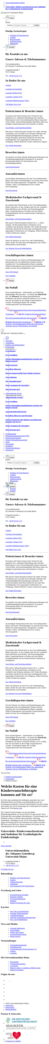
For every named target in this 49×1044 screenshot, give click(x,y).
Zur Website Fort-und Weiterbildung (18, 248)
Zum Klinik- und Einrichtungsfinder (18, 128)
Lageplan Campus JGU (13, 97)
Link (20, 808)
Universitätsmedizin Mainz (15, 3)
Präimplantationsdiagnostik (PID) (17, 436)
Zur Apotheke (10, 276)
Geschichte (14, 966)
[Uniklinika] (21, 1023)
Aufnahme (14, 884)
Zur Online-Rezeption (13, 145)
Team (7, 442)
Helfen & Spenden (16, 970)
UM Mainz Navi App (13, 104)
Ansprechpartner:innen (18, 934)
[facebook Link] (7, 996)
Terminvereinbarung (12, 448)
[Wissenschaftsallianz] (21, 1031)
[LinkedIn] (7, 984)
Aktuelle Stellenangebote (19, 913)
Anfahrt (13, 37)
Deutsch (13, 489)
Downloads (9, 444)
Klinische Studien (16, 897)
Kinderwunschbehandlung (14, 345)
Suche (7, 22)
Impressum (9, 1005)
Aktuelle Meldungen (17, 928)
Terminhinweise (16, 947)
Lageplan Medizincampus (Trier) (17, 101)
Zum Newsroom (11, 190)
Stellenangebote (15, 41)
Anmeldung (9, 343)
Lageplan (13, 953)
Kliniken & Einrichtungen (19, 35)
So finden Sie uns (7, 869)
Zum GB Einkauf (11, 272)
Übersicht (8, 341)
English (12, 491)
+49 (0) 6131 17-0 (15, 76)
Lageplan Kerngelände (13, 89)
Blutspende (14, 43)
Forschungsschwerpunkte (19, 895)
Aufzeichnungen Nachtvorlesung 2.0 (23, 949)
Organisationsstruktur (17, 964)
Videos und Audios (17, 932)
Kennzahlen (14, 962)
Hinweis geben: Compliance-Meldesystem (25, 968)
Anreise (8, 85)
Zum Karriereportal (12, 167)
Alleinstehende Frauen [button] (13, 393)
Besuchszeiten (15, 39)
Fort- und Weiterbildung (18, 920)
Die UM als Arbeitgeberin (19, 911)
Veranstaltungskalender (18, 945)
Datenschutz (9, 1007)
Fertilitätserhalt (10, 434)
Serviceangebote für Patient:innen (22, 886)
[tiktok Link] (7, 1000)
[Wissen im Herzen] (13, 1039)
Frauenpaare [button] (9, 347)
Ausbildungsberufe (17, 916)
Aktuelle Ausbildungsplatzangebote (23, 918)
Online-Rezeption (16, 882)
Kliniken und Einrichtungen (20, 878)
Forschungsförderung (17, 899)
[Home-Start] (7, 339)
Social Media (14, 930)
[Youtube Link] (7, 988)
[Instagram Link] (7, 992)
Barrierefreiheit (10, 1009)
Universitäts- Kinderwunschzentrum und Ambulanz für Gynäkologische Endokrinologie (25, 8)
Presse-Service (15, 936)
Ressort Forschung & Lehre (20, 903)
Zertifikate (9, 446)
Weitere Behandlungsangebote (16, 440)
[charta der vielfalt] (13, 1041)
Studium (13, 901)
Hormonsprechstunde (13, 438)
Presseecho (9, 450)
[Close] (6, 20)
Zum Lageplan (6, 846)
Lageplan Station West (13, 93)
